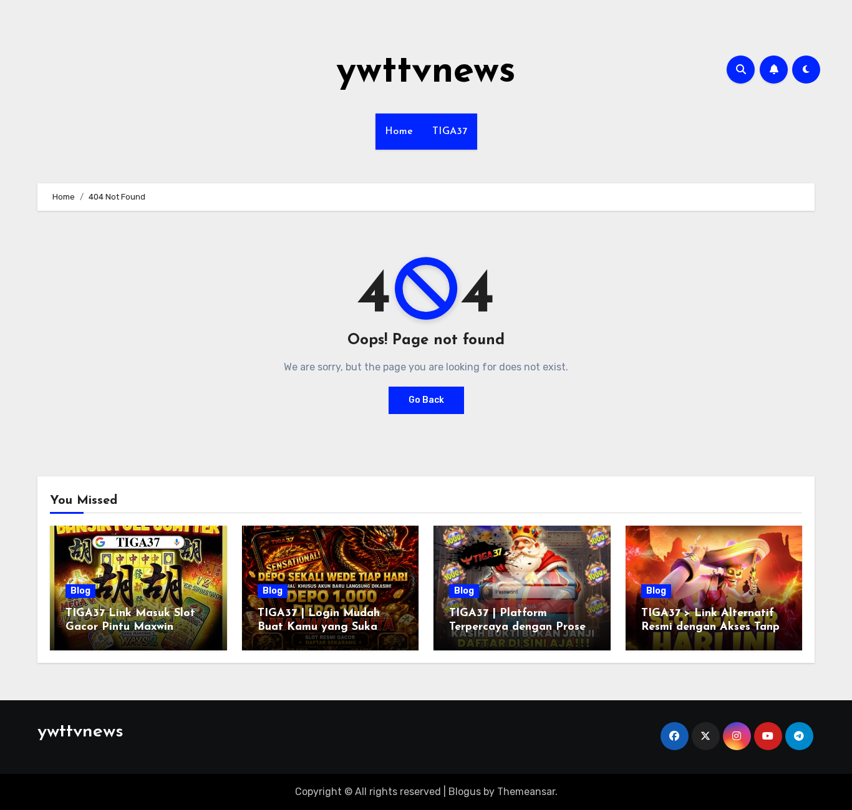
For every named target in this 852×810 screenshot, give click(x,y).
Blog (80, 591)
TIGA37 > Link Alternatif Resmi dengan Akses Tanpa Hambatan (714, 627)
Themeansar (526, 792)
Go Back (426, 400)
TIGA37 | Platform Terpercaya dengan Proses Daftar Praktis (520, 627)
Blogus (464, 792)
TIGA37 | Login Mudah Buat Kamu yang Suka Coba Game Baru (319, 627)
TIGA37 (450, 132)
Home (399, 132)
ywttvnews (426, 72)
